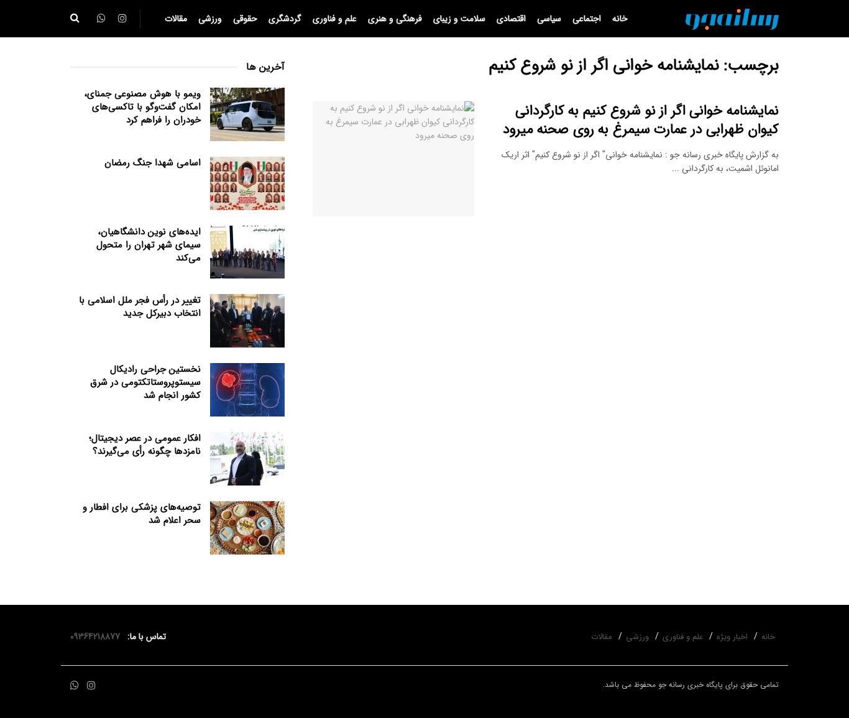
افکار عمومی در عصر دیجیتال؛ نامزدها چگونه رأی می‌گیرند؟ (145, 445)
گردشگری (284, 18)
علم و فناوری (335, 18)
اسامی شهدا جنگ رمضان (152, 162)
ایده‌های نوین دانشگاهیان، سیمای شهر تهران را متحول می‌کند (148, 244)
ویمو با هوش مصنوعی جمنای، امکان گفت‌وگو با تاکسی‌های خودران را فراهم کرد (143, 106)
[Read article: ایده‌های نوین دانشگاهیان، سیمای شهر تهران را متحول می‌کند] (247, 252)
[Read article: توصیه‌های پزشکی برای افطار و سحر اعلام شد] (247, 528)
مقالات (176, 18)
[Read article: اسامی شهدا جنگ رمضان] (247, 183)
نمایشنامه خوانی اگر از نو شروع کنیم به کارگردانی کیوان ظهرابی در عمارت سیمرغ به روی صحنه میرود (641, 120)
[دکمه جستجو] (75, 18)
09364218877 (97, 636)
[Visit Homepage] (732, 18)
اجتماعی (586, 18)
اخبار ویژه (732, 636)
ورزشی (210, 18)
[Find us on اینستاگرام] (91, 686)
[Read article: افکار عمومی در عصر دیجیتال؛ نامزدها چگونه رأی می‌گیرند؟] (247, 459)
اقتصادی (511, 18)
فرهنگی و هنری (395, 18)
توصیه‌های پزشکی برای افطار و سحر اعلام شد (142, 514)
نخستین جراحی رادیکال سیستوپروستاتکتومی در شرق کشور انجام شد (145, 382)
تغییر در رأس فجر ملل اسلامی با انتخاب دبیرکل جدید (140, 307)
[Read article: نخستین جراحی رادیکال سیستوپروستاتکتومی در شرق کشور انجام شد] (247, 390)
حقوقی (245, 18)
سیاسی (549, 18)
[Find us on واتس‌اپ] (74, 686)
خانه (620, 18)
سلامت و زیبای (459, 18)
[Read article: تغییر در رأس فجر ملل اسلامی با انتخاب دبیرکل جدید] (247, 320)
